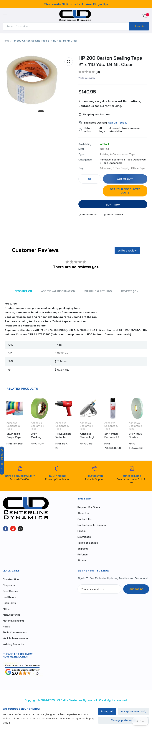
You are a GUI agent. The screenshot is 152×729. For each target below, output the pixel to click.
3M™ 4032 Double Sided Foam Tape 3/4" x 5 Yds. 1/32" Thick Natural (112, 435)
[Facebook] (5, 528)
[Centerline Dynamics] (75, 16)
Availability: (85, 144)
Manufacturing (11, 614)
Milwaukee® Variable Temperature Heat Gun (39, 435)
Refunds (82, 554)
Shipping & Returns (98, 291)
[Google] (13, 528)
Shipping (82, 548)
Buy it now (113, 204)
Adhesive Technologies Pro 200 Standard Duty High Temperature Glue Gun (64, 435)
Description (23, 291)
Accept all (107, 711)
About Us (83, 513)
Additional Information (58, 291)
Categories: (85, 159)
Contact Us (84, 519)
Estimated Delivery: (95, 122)
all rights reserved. (116, 700)
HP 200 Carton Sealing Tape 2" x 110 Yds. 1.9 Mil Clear (110, 61)
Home (6, 40)
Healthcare (9, 597)
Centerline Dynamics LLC (85, 700)
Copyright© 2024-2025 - (41, 700)
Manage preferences (123, 720)
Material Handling (13, 620)
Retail (6, 626)
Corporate (9, 585)
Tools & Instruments (15, 632)
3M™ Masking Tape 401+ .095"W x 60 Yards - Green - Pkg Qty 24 (14, 435)
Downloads (84, 536)
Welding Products (13, 644)
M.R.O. (6, 608)
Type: (81, 154)
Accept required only (133, 711)
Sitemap (82, 560)
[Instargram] (20, 528)
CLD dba (62, 700)
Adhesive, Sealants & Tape (13, 425)
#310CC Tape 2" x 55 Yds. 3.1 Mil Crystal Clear (137, 435)
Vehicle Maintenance (15, 638)
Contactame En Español (92, 525)
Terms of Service (87, 542)
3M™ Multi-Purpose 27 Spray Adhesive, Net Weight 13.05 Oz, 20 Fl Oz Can (87, 435)
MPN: (81, 149)
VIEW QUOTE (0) (2, 461)
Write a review (86, 77)
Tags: (81, 168)
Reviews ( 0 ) (129, 291)
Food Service (10, 591)
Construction (11, 579)
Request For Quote (88, 507)
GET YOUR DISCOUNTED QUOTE (125, 191)
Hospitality (9, 603)
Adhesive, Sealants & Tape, (116, 159)
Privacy (81, 531)
